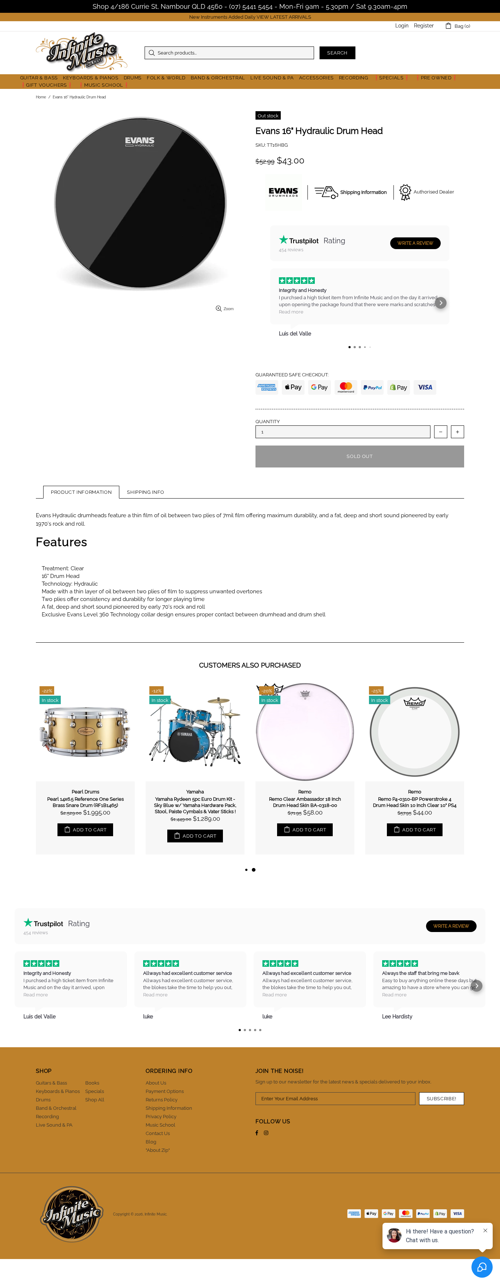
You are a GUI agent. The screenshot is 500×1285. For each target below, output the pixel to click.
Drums (43, 1099)
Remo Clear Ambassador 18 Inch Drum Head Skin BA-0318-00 (305, 802)
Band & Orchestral (56, 1108)
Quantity (267, 421)
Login (401, 26)
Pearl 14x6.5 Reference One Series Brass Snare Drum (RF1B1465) (85, 802)
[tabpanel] (305, 774)
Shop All (94, 1099)
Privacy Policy (161, 1116)
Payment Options (165, 1091)
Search (337, 53)
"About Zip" (158, 1150)
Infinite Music (81, 53)
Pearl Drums (85, 791)
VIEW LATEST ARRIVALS (284, 17)
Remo (304, 791)
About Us (156, 1083)
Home (41, 97)
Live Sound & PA (54, 1125)
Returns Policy (162, 1099)
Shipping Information (169, 1108)
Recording (47, 1116)
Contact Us (158, 1133)
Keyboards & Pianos (58, 1091)
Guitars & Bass (51, 1083)
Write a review (415, 243)
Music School (160, 1125)
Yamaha (195, 791)
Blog (151, 1142)
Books (92, 1083)
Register (424, 26)
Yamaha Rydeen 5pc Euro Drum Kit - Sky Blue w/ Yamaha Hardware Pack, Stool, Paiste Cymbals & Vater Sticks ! (195, 805)
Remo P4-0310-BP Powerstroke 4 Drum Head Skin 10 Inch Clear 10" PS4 (414, 802)
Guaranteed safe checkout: (291, 374)
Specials (94, 1091)
